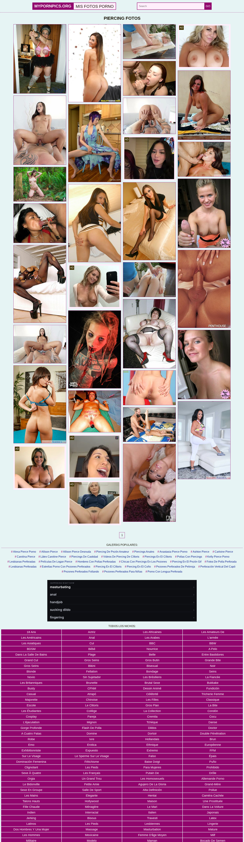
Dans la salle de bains (31, 654)
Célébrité (152, 694)
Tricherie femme (213, 694)
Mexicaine (91, 835)
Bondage (152, 671)
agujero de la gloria (152, 784)
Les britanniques (31, 682)
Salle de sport (91, 790)
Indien (31, 812)
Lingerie (212, 823)
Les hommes (31, 835)
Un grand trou (92, 778)
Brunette (91, 682)
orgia (31, 778)
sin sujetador (92, 677)
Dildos (152, 728)
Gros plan (152, 705)
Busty (31, 688)
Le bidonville (31, 784)
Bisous (91, 818)
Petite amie (91, 784)
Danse (212, 722)
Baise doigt (152, 761)
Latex (212, 818)
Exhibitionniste (31, 750)
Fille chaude (31, 806)
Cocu (212, 716)
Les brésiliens (152, 677)
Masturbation (152, 829)
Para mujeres (152, 767)
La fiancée (212, 677)
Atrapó (91, 694)
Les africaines (152, 632)
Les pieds (91, 767)
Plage (92, 654)
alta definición (152, 790)
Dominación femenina (31, 761)
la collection (152, 711)
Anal (92, 637)
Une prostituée (213, 801)
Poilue (213, 790)
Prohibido (212, 767)
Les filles (152, 699)
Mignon (92, 722)
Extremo (152, 750)
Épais (212, 756)
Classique (212, 699)
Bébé (91, 649)
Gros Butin (152, 660)
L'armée (212, 637)
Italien (152, 812)
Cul (91, 643)
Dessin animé (152, 688)
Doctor (212, 728)
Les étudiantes (31, 711)
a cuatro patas (31, 733)
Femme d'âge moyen (152, 835)
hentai (152, 795)
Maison (152, 801)
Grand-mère (213, 784)
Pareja (91, 716)
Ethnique (152, 744)
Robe (31, 739)
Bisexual (152, 666)
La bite (212, 705)
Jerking (31, 818)
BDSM (31, 649)
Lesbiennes (152, 823)
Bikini (91, 666)
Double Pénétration (213, 733)
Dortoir (152, 733)
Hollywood (92, 801)
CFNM (91, 688)
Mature (212, 829)
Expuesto (91, 750)
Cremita (152, 716)
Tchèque (152, 722)
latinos (31, 823)
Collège (92, 711)
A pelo (212, 649)
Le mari (152, 806)
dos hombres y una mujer (31, 829)
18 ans (31, 632)
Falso (152, 756)
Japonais (213, 812)
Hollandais (152, 739)
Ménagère (91, 806)
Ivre (91, 739)
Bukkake (212, 682)
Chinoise (92, 699)
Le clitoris (91, 705)
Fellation (91, 671)
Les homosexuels (152, 778)
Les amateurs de (212, 632)
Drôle (212, 773)
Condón (212, 711)
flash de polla (91, 728)
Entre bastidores (213, 654)
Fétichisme (91, 761)
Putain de (152, 773)
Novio (31, 677)
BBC (152, 643)
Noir (212, 666)
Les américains (31, 637)
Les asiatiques (31, 643)
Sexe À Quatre (31, 773)
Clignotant (31, 767)
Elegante (92, 795)
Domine (92, 733)
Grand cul (31, 660)
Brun (213, 739)
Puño (212, 761)
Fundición (212, 688)
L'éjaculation (31, 722)
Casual (31, 694)
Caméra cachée (213, 795)
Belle (152, 654)
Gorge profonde (31, 728)
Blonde (31, 671)
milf (212, 835)
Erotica (91, 744)
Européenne (213, 744)
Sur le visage (31, 756)
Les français (91, 773)
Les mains (31, 795)
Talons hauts (31, 801)
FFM (213, 750)
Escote (31, 705)
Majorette (31, 699)
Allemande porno (212, 778)
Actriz (91, 632)
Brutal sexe (152, 682)
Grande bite (213, 660)
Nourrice (152, 649)
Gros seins (91, 660)
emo (31, 744)
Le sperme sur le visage (92, 756)
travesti (152, 818)
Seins (212, 671)
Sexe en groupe (31, 790)
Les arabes (152, 637)
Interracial (91, 812)
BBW (212, 643)
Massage (92, 829)
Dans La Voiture (212, 806)
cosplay (31, 716)
